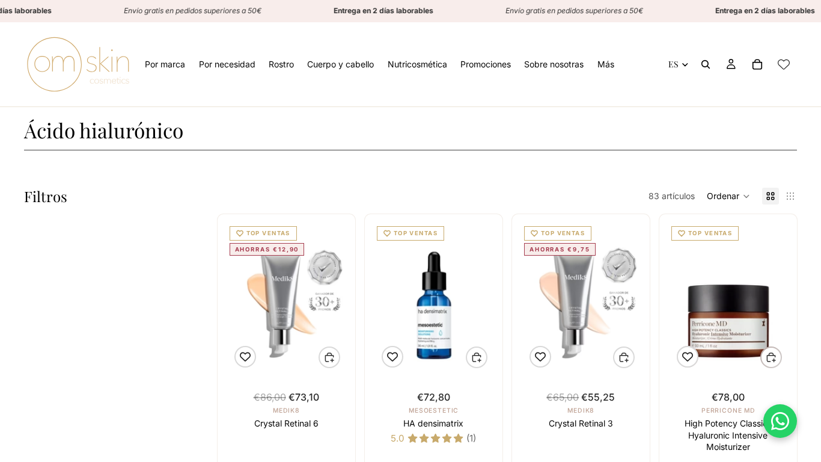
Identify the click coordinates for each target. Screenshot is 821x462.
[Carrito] (757, 64)
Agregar (339, 358)
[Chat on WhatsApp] (780, 421)
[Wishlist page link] (784, 64)
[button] (728, 196)
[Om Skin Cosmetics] (78, 64)
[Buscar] (705, 64)
